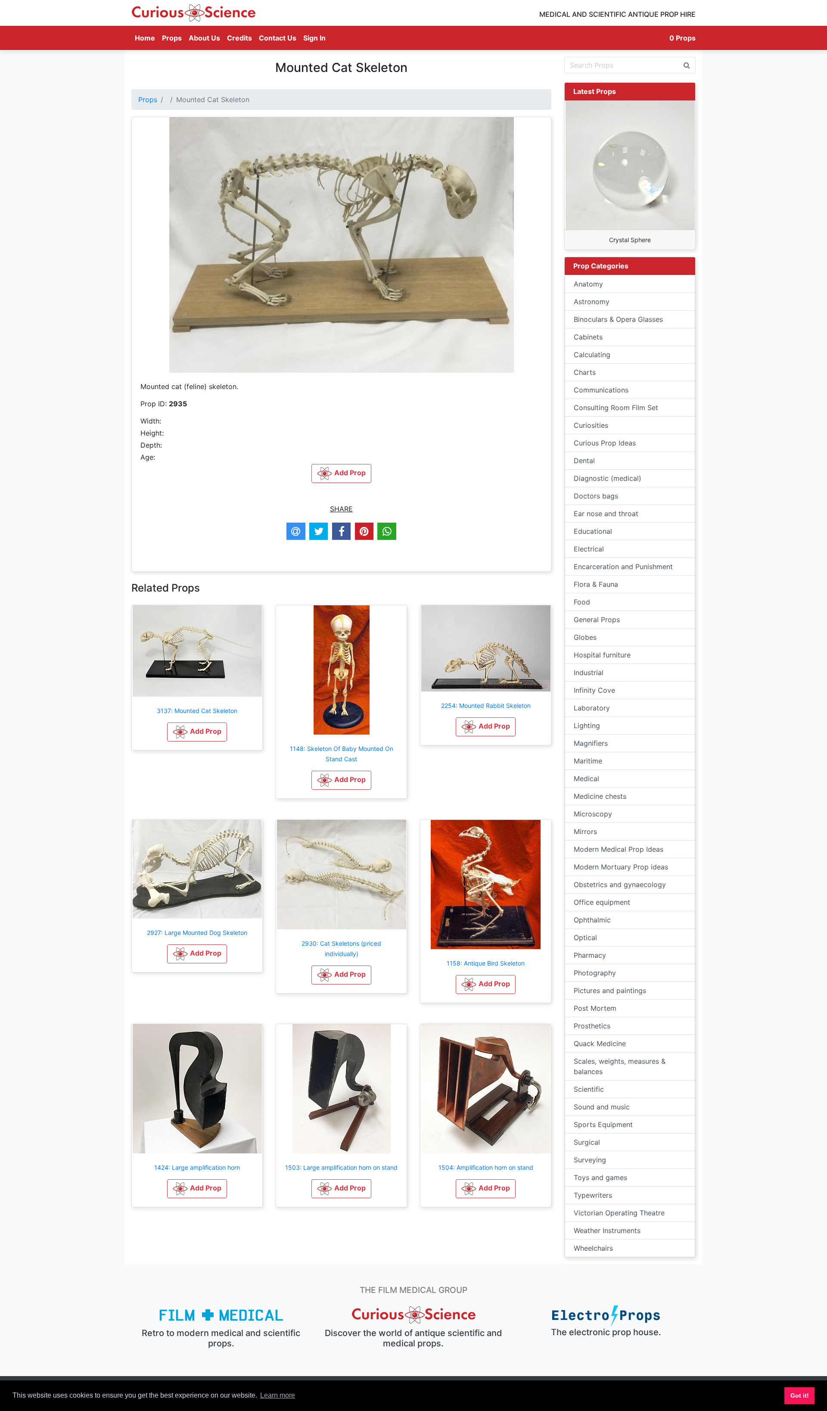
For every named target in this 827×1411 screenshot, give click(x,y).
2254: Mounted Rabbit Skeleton (486, 705)
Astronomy (591, 301)
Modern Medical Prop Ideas (618, 849)
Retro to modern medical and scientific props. (221, 1338)
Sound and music (602, 1107)
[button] (197, 732)
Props (172, 38)
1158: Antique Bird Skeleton (486, 963)
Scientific (589, 1089)
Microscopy (593, 814)
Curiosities (591, 425)
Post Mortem (595, 1008)
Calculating (592, 354)
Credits (239, 38)
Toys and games (600, 1177)
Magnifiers (591, 743)
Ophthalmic (592, 920)
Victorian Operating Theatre (619, 1213)
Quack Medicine (600, 1043)
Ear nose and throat (606, 513)
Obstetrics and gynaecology (620, 884)
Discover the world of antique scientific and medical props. (413, 1338)
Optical (585, 937)
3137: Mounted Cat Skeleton (197, 710)
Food (582, 602)
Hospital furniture (602, 655)
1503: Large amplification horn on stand (341, 1167)
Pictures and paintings (610, 990)
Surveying (590, 1160)
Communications (601, 390)
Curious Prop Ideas (605, 443)
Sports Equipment (603, 1124)
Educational (593, 531)
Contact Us (277, 38)
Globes (585, 637)
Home (147, 37)
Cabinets (588, 337)
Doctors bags (596, 496)
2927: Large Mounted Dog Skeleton (197, 932)
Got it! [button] (799, 1395)
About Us (204, 38)
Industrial (588, 672)
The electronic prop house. (606, 1332)
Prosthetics (592, 1026)
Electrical (589, 549)
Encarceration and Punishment (623, 566)
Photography (595, 973)
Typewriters (593, 1195)
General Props (597, 619)
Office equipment (602, 902)
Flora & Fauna (596, 584)
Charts (585, 372)
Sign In (314, 38)
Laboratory (592, 708)
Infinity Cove (594, 690)
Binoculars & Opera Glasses (618, 319)
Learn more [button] (277, 1395)
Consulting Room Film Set (616, 407)
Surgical (587, 1142)
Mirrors (585, 831)
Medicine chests (600, 796)
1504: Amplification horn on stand (485, 1167)
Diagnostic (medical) (607, 478)
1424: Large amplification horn (197, 1167)
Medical (586, 778)
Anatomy (588, 284)
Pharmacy (590, 955)
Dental (584, 460)
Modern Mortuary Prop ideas (621, 867)
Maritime (588, 761)
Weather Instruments (607, 1230)
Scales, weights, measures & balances (619, 1066)
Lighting (587, 725)
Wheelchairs (593, 1248)
